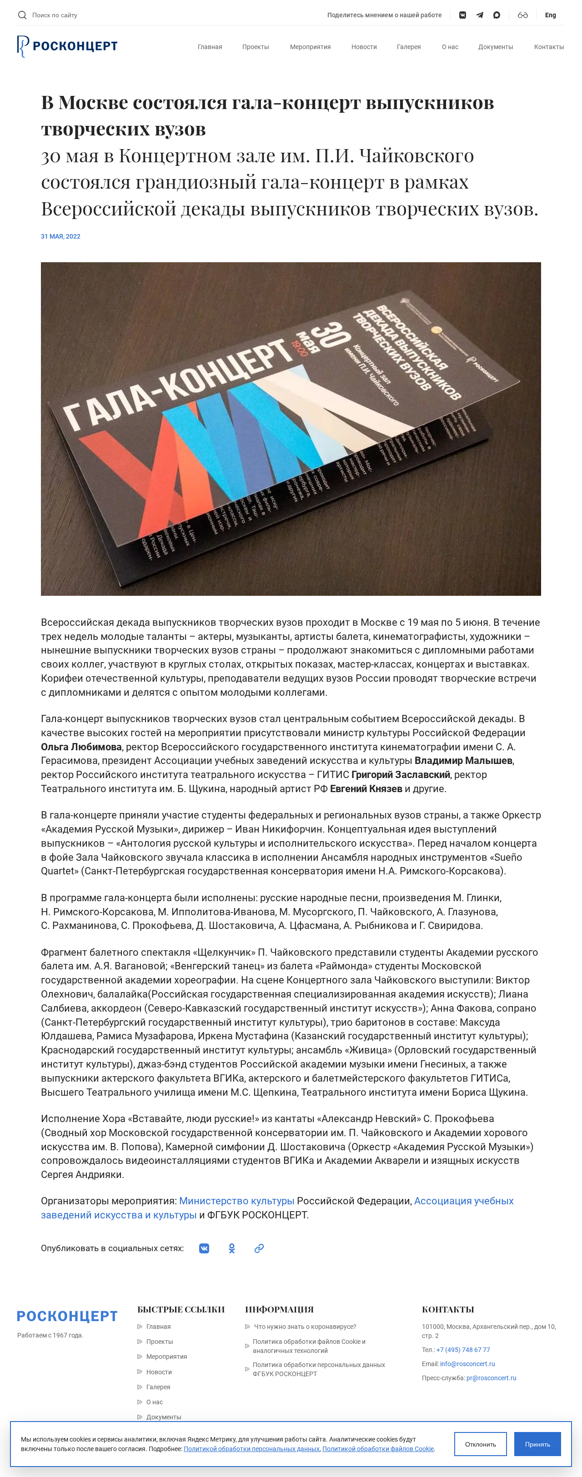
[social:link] (259, 1248)
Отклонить (480, 1444)
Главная (210, 46)
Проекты (255, 46)
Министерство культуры (237, 1201)
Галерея (409, 46)
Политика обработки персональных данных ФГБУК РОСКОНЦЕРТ (319, 1369)
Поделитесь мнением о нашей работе (384, 15)
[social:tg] (479, 14)
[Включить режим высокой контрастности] (523, 15)
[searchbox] (175, 15)
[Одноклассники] (232, 1248)
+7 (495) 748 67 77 (463, 1349)
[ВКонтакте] (462, 14)
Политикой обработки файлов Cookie (378, 1448)
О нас (450, 46)
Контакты (549, 46)
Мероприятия (310, 46)
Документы (495, 46)
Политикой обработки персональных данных (252, 1448)
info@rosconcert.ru (467, 1363)
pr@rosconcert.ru (492, 1378)
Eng (550, 15)
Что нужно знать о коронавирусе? (305, 1326)
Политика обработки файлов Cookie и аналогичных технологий (309, 1346)
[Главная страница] (67, 46)
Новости (364, 46)
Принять (537, 1444)
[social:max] (496, 14)
